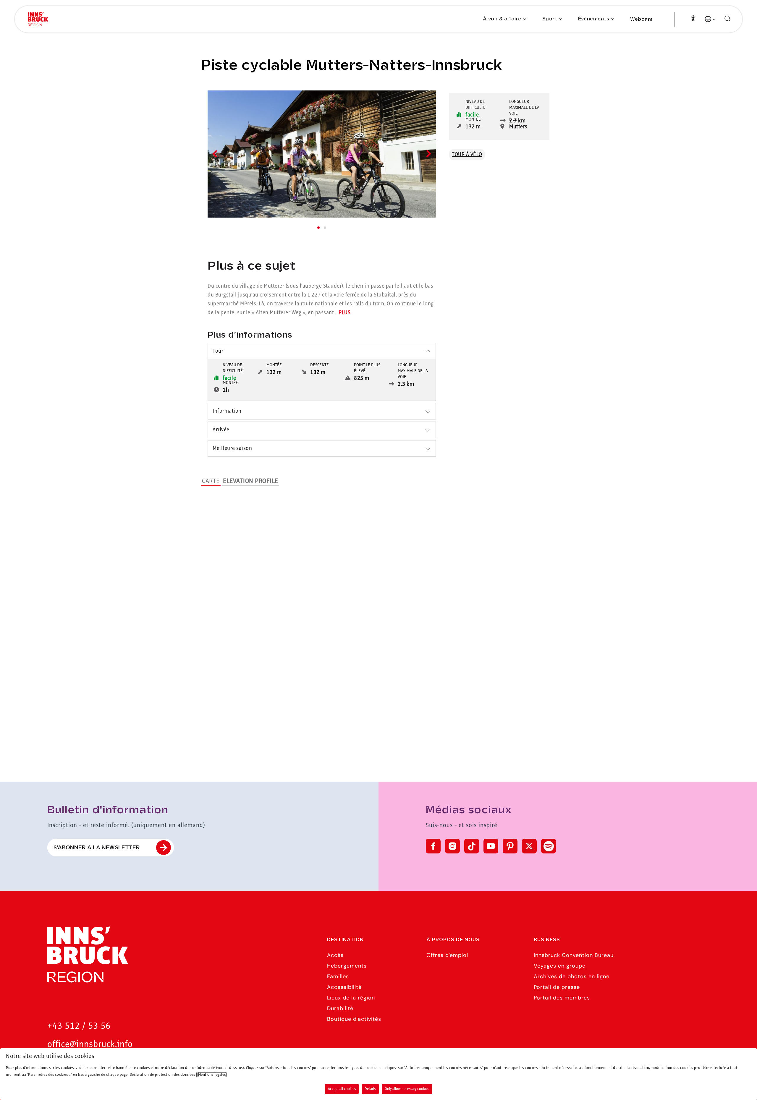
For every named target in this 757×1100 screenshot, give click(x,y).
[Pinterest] (510, 846)
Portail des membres (562, 997)
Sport (549, 19)
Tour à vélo (467, 155)
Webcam (641, 19)
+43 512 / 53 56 (79, 1026)
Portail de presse (557, 987)
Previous (216, 153)
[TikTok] (471, 846)
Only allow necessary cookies (407, 1089)
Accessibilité (344, 987)
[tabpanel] (322, 154)
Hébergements (347, 965)
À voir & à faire (502, 19)
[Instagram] (452, 846)
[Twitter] (529, 846)
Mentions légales (212, 1075)
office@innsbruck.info (90, 1044)
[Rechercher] (727, 19)
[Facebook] (433, 846)
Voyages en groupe (559, 965)
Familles (338, 976)
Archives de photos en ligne (571, 976)
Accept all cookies (342, 1089)
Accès (335, 955)
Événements (593, 19)
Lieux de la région (351, 997)
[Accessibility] (693, 18)
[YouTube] (490, 846)
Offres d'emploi (447, 955)
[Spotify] (548, 846)
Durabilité (340, 1008)
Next (427, 153)
